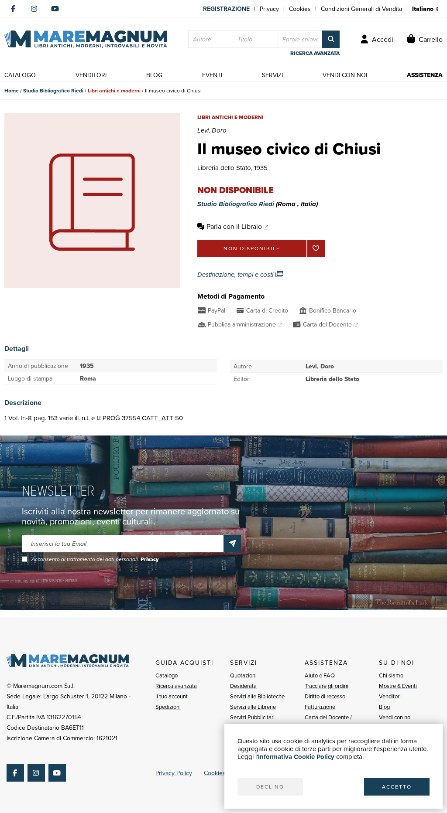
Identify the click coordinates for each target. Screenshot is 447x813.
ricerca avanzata (315, 53)
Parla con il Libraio (234, 226)
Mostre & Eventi (398, 686)
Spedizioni (168, 707)
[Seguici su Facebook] (13, 8)
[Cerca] (331, 39)
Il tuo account (171, 696)
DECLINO (270, 786)
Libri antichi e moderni (114, 90)
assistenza (425, 75)
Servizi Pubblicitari (252, 717)
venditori (91, 75)
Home (11, 90)
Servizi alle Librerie (253, 707)
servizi (272, 75)
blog (154, 75)
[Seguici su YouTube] (55, 8)
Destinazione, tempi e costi (236, 274)
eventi (212, 75)
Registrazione (226, 8)
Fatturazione (320, 707)
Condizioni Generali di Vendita (361, 8)
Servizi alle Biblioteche (257, 696)
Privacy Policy (173, 773)
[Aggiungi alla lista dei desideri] (316, 248)
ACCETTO (397, 786)
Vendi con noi (395, 717)
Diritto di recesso (325, 696)
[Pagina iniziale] (85, 39)
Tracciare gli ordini (326, 686)
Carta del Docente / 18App (328, 722)
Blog (384, 707)
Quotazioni (243, 675)
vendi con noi (345, 75)
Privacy (269, 8)
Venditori (390, 696)
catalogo (20, 75)
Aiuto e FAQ (320, 675)
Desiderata (243, 686)
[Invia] (232, 543)
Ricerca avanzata (176, 686)
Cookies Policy (223, 773)
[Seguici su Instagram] (34, 8)
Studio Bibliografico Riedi (53, 90)
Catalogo (166, 675)
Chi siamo (391, 675)
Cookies (300, 8)
